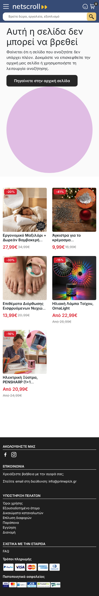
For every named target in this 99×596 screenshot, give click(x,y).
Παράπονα (11, 522)
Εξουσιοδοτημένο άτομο (21, 508)
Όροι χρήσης (13, 503)
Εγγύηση (9, 527)
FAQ (6, 551)
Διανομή (9, 532)
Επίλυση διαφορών (17, 518)
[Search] (91, 16)
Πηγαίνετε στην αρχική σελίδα (42, 80)
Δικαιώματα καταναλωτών (23, 513)
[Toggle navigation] (6, 6)
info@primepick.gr (62, 481)
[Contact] (85, 6)
